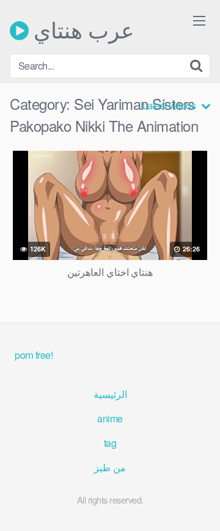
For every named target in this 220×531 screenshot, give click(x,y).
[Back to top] (198, 504)
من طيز (110, 467)
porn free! (34, 355)
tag (110, 443)
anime (110, 418)
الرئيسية (110, 394)
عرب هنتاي (81, 31)
